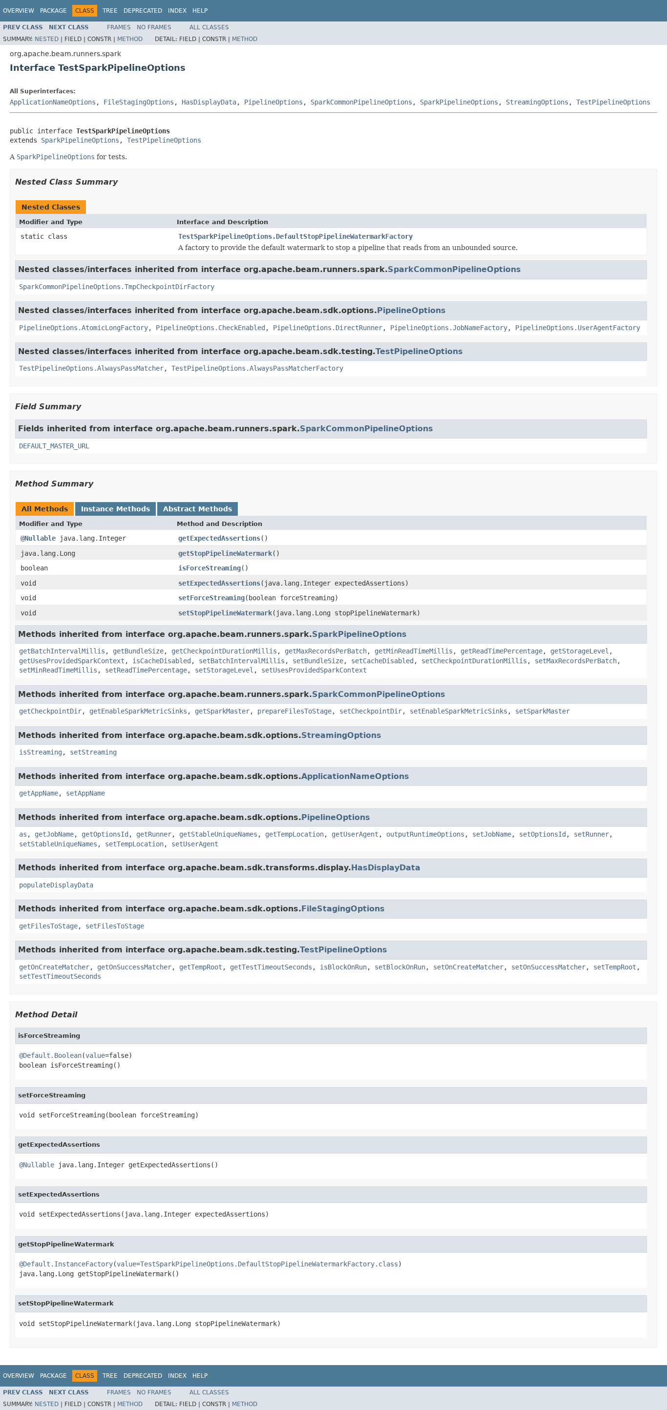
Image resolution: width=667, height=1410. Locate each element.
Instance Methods (115, 509)
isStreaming (40, 752)
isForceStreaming (209, 568)
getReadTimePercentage (501, 651)
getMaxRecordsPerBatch (326, 651)
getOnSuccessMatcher (134, 967)
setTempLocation (134, 844)
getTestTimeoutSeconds (271, 967)
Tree (110, 10)
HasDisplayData (209, 102)
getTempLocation (294, 834)
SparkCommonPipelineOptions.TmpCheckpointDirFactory (116, 287)
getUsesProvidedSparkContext (72, 661)
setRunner (591, 834)
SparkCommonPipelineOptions (361, 102)
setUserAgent (194, 844)
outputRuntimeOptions (425, 834)
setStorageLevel (224, 670)
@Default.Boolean (50, 1055)
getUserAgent (355, 834)
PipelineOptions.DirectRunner (327, 328)
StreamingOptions (537, 102)
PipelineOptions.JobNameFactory (448, 328)
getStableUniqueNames (218, 834)
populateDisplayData (56, 885)
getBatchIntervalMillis (62, 651)
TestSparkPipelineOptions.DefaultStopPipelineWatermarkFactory (295, 236)
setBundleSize (317, 661)
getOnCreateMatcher (54, 967)
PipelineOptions (273, 102)
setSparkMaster (542, 711)
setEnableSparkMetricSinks (458, 711)
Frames (119, 27)
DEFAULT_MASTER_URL (54, 446)
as (23, 834)
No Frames (154, 27)
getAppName (38, 793)
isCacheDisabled (161, 661)
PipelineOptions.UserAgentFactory (577, 328)
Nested (47, 39)
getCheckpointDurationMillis (224, 651)
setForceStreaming (211, 598)
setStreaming (93, 752)
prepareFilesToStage (294, 711)
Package (53, 10)
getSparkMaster (222, 711)
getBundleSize (138, 651)
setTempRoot (614, 967)
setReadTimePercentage (146, 670)
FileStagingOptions (139, 102)
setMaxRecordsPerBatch (576, 661)
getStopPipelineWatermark (225, 553)
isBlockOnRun (343, 967)
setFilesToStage (114, 926)
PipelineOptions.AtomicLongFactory (83, 328)
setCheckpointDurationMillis (474, 661)
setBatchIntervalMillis (242, 661)
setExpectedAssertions (219, 583)
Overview (18, 10)
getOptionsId (105, 834)
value (95, 1055)
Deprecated (143, 10)
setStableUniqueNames (58, 844)
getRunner (153, 834)
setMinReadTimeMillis (58, 670)
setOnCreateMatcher (468, 967)
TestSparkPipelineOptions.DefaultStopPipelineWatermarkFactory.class (269, 1264)
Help (200, 10)
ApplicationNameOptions (53, 102)
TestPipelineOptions (613, 102)
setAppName (85, 793)
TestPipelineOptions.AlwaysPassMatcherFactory (257, 368)
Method (130, 39)
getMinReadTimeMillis (414, 651)
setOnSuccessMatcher (548, 967)
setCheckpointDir (370, 711)
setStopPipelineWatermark (225, 613)
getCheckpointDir (50, 711)
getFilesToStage (48, 926)
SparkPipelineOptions (459, 102)
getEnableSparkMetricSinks (138, 711)
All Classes (209, 27)
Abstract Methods (197, 509)
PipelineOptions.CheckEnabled (210, 328)
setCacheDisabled (382, 661)
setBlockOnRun (400, 967)
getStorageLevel (579, 651)
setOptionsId (542, 834)
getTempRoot (200, 967)
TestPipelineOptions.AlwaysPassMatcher (91, 368)
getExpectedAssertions (219, 538)
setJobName (491, 834)
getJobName (54, 834)
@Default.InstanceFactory (66, 1264)
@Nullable (38, 538)
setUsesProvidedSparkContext (314, 670)
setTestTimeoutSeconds (60, 976)
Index (177, 10)
